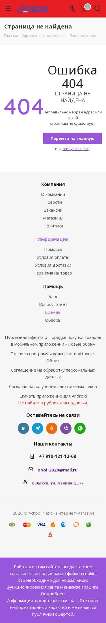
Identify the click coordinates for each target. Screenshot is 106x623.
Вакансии (53, 210)
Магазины (53, 218)
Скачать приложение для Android (53, 396)
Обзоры (53, 320)
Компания (53, 184)
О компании (53, 194)
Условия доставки (53, 265)
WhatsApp (80, 428)
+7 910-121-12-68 (57, 456)
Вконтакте (23, 428)
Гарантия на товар (53, 273)
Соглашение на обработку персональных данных (53, 373)
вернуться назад (76, 148)
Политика (53, 226)
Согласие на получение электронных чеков (53, 386)
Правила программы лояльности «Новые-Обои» (53, 357)
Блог (53, 296)
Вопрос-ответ (53, 304)
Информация (53, 239)
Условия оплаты (53, 257)
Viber (66, 428)
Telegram (37, 428)
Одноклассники (51, 428)
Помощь (53, 249)
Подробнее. (53, 593)
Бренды (53, 312)
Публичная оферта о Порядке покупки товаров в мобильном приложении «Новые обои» (53, 340)
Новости (53, 202)
